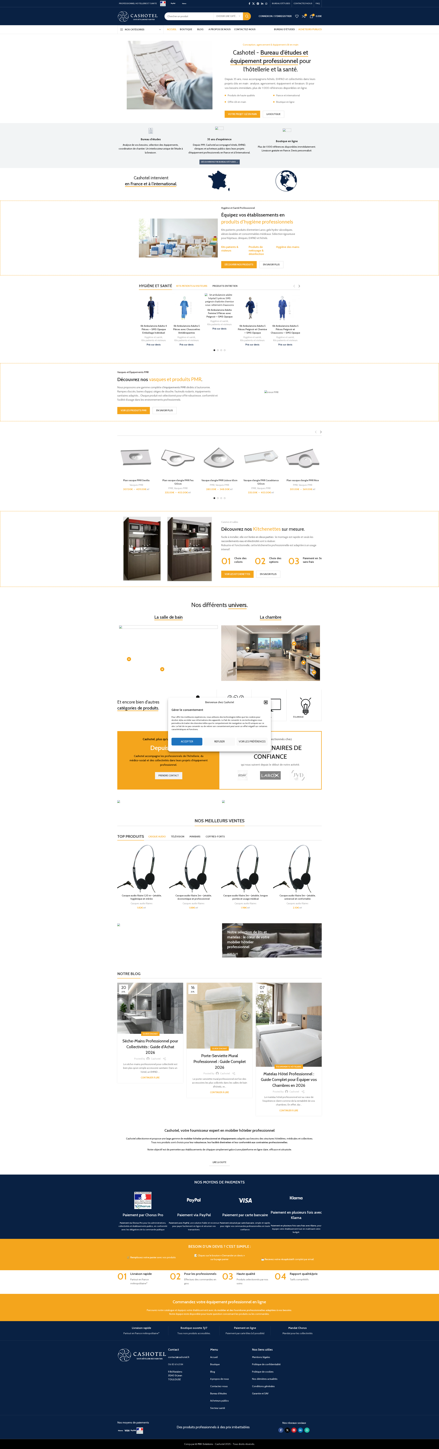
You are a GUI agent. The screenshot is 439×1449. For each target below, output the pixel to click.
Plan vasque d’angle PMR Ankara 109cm (261, 482)
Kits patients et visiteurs (153, 324)
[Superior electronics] (270, 775)
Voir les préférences (252, 741)
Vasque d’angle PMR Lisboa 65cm (136, 480)
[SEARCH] (247, 16)
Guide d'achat (150, 1033)
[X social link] (253, 3)
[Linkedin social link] (262, 3)
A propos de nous (219, 1378)
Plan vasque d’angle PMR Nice (219, 480)
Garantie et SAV (260, 1393)
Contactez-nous (219, 1386)
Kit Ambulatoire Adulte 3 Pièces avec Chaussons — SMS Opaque (252, 329)
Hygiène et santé (153, 321)
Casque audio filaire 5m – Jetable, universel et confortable (298, 897)
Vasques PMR (139, 485)
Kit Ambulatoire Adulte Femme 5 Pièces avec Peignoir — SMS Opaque (154, 313)
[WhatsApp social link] (266, 3)
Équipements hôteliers (288, 1066)
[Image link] (120, 1430)
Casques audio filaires (141, 903)
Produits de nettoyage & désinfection (256, 250)
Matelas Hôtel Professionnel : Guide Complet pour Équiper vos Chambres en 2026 (289, 1079)
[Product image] (136, 458)
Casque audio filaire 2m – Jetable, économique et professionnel (193, 897)
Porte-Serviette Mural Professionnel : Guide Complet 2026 (219, 1061)
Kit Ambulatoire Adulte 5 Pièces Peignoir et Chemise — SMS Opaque (186, 329)
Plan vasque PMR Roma (302, 480)
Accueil (214, 1357)
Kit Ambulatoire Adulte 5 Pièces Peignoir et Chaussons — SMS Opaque (219, 329)
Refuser (219, 741)
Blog (212, 1371)
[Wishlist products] (296, 16)
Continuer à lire (150, 1078)
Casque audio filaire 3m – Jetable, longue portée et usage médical (245, 897)
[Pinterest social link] (258, 3)
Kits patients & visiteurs (229, 248)
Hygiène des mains (287, 247)
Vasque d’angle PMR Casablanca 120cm (177, 482)
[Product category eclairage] (305, 705)
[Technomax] (243, 775)
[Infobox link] (150, 140)
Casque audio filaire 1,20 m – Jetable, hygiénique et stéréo (142, 897)
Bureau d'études (218, 1393)
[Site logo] (163, 3)
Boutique (215, 1364)
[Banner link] (167, 802)
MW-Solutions (205, 1444)
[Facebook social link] (249, 3)
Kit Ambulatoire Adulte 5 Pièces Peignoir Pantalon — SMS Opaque (285, 329)
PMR (129, 485)
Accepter (187, 741)
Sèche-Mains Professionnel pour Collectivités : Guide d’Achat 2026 (150, 1046)
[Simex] (298, 775)
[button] (266, 702)
